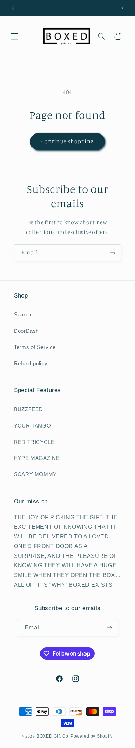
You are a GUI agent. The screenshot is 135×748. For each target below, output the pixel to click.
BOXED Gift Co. (53, 736)
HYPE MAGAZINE (37, 458)
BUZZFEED (28, 409)
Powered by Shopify (92, 736)
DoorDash (26, 331)
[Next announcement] (121, 8)
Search (23, 314)
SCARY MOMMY (35, 474)
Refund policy (30, 363)
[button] (14, 36)
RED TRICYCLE (34, 442)
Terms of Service (35, 347)
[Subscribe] (113, 252)
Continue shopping (67, 141)
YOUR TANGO (32, 426)
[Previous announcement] (13, 8)
